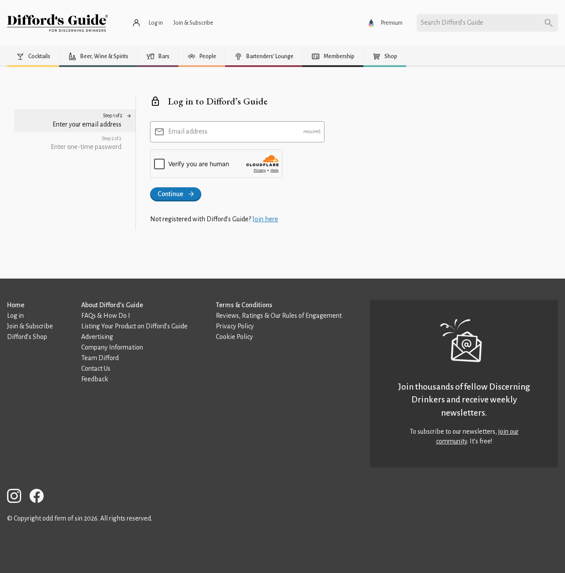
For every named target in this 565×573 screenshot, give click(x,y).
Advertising (97, 336)
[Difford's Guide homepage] (57, 23)
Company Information (112, 347)
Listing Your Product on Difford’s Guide (134, 326)
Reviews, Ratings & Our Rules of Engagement (279, 315)
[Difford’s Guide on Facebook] (40, 497)
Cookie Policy (234, 336)
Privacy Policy (235, 326)
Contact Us (95, 368)
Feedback (94, 379)
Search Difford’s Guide (452, 22)
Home (15, 305)
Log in (15, 315)
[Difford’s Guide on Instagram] (17, 497)
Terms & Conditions (244, 305)
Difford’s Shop (27, 336)
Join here (265, 219)
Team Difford (100, 357)
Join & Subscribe (30, 326)
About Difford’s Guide (112, 305)
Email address (187, 131)
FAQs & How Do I (105, 315)
